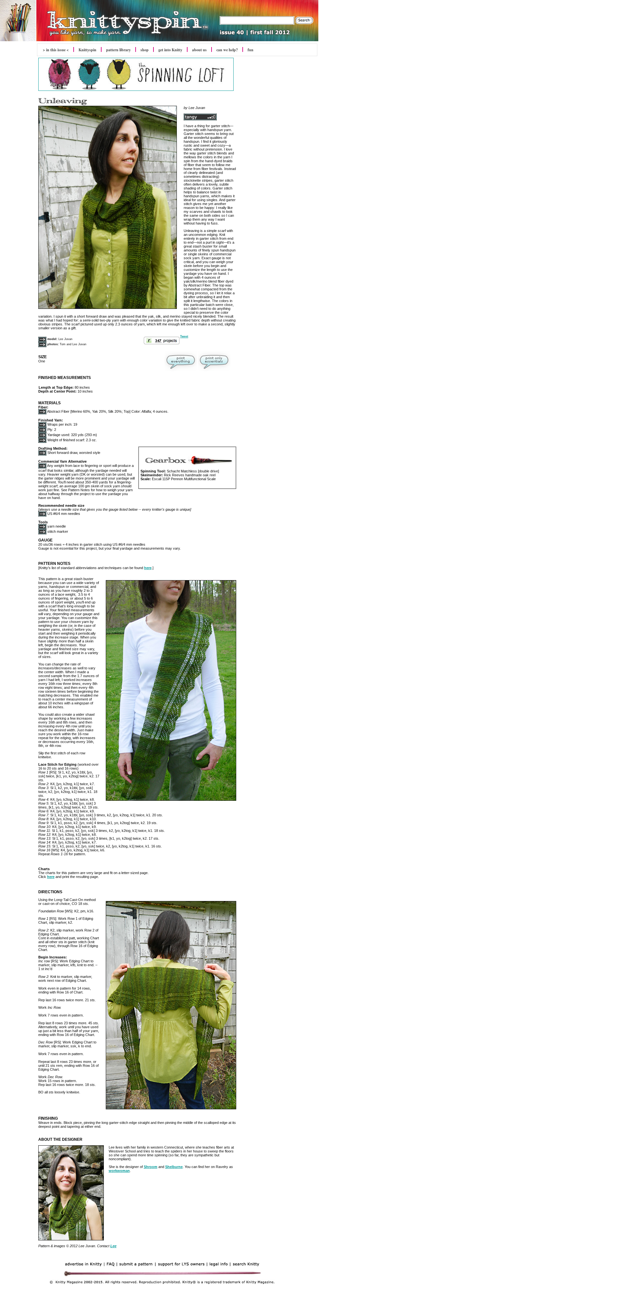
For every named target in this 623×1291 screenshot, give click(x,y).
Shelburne (174, 1167)
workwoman (119, 1171)
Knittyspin (87, 50)
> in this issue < (56, 50)
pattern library (118, 50)
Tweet (184, 336)
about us (199, 50)
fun (250, 50)
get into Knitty (170, 50)
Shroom (150, 1167)
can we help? (227, 50)
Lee (113, 1246)
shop (144, 50)
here (148, 568)
